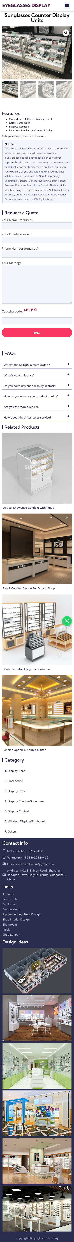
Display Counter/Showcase (29, 136)
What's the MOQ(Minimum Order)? (27, 365)
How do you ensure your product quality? (31, 396)
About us (9, 894)
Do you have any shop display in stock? (30, 386)
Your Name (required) (17, 220)
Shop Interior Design (16, 919)
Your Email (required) (16, 234)
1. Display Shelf (15, 771)
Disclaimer (10, 904)
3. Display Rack (14, 791)
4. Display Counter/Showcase (24, 801)
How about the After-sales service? (27, 417)
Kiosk (6, 929)
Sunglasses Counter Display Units (37, 17)
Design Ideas (11, 909)
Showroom (10, 924)
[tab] (37, 364)
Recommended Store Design (22, 914)
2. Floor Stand (13, 781)
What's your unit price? (19, 375)
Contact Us (10, 899)
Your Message (12, 263)
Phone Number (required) (20, 249)
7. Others (10, 831)
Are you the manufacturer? (21, 407)
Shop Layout (11, 934)
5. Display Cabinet (16, 811)
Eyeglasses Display (46, 1238)
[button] (67, 5)
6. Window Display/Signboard (24, 821)
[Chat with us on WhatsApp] (67, 621)
